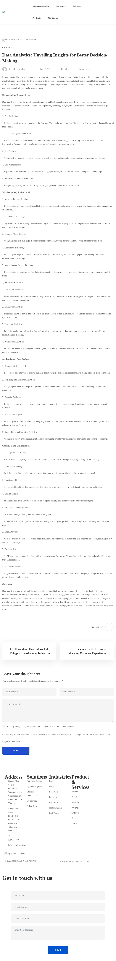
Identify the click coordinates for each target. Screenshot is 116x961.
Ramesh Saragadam (16, 69)
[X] (109, 780)
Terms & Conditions (83, 861)
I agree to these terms (11, 741)
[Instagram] (107, 12)
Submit (58, 950)
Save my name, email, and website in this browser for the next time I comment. (41, 726)
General (8, 47)
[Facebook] (95, 780)
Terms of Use (104, 735)
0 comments (84, 69)
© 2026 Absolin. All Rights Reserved (20, 861)
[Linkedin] (112, 12)
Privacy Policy (88, 735)
